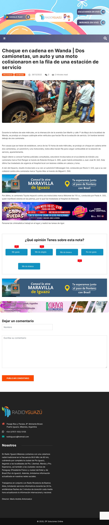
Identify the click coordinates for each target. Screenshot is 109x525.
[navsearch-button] (105, 38)
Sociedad (20, 75)
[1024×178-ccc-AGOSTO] (54, 211)
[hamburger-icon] (4, 38)
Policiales (7, 75)
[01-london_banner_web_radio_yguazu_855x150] (54, 183)
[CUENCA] (54, 307)
